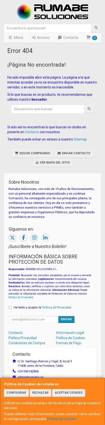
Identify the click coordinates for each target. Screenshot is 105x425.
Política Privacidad (23, 338)
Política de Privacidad (21, 297)
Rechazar (40, 392)
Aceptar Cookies (69, 392)
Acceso (43, 37)
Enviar (66, 319)
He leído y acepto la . (43, 307)
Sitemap (80, 139)
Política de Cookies (61, 419)
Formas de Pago (68, 343)
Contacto (70, 37)
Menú (18, 37)
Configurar (16, 392)
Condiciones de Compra (27, 343)
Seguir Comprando (34, 153)
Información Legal (70, 333)
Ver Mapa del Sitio (54, 162)
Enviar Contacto (75, 153)
